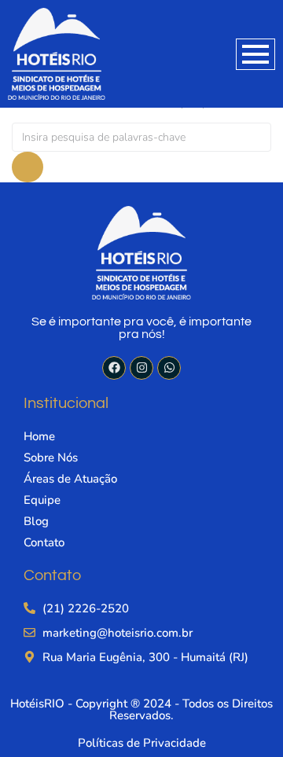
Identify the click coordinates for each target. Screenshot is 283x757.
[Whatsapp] (169, 368)
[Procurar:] (141, 137)
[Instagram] (141, 368)
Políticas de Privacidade (142, 743)
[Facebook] (114, 368)
